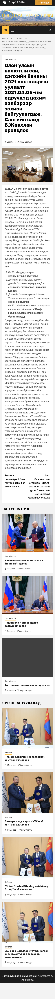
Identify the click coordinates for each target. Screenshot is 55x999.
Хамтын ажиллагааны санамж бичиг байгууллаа (24, 562)
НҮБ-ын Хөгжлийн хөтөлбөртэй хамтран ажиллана (25, 758)
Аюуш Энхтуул (26, 142)
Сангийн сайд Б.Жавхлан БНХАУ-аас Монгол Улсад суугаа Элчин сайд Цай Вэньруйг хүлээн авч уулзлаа (39, 486)
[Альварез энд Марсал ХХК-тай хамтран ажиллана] (27, 792)
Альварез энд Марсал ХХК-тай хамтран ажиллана (24, 823)
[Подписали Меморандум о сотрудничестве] (27, 595)
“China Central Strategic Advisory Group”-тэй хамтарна (27, 888)
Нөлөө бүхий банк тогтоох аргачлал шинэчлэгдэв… (15, 481)
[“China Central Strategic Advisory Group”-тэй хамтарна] (27, 857)
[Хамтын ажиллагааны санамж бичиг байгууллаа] (27, 533)
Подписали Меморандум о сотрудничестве (21, 624)
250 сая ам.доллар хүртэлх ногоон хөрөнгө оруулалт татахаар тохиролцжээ (26, 954)
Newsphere (44, 976)
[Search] (50, 30)
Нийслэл (8, 753)
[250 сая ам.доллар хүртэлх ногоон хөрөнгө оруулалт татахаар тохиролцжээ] (27, 922)
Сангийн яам (10, 59)
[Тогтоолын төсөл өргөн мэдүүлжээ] (27, 657)
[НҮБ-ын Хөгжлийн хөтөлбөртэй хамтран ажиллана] (27, 728)
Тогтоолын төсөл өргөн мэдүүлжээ (27, 685)
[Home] (5, 30)
